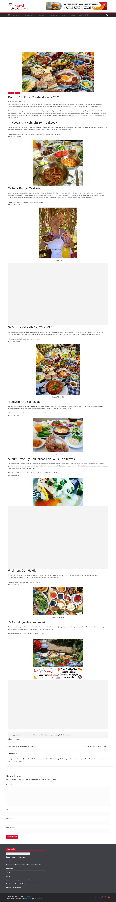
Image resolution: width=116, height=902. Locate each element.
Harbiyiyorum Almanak (13, 861)
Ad (7, 810)
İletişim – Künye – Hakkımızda (15, 857)
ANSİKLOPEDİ (53, 15)
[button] (20, 15)
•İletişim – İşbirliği (84, 15)
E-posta (9, 818)
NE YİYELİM (15, 15)
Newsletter (9, 868)
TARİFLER (72, 15)
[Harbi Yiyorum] (8, 15)
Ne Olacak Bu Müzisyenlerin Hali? (95, 746)
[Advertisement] (58, 30)
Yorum (9, 785)
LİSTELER (41, 15)
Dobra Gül (22, 101)
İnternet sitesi (11, 827)
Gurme (62, 15)
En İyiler (11, 93)
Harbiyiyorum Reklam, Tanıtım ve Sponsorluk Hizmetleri (23, 865)
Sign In (8, 872)
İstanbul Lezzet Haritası (13, 888)
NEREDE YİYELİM (29, 15)
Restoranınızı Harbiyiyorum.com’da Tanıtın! (19, 880)
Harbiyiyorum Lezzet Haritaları (16, 884)
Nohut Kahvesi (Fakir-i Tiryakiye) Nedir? (22, 746)
